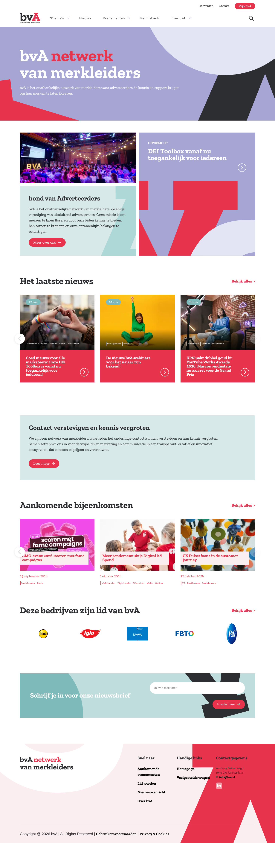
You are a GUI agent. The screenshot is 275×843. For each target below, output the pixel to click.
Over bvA (145, 801)
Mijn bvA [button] (245, 6)
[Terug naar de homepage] (30, 18)
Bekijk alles (242, 281)
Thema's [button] (57, 18)
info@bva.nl (227, 777)
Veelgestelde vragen (193, 778)
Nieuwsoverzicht (151, 792)
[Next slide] (255, 338)
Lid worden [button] (206, 6)
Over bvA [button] (178, 18)
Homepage (186, 769)
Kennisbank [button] (149, 18)
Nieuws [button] (85, 18)
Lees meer (41, 463)
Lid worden (147, 783)
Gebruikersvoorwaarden (116, 834)
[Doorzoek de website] (251, 18)
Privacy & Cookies (154, 834)
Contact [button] (224, 6)
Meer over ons (44, 242)
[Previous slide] (20, 338)
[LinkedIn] (219, 786)
